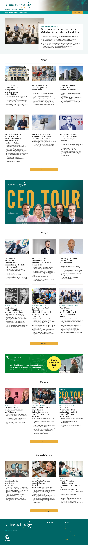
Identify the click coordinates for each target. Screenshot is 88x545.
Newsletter (7, 9)
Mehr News (44, 169)
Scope (12, 531)
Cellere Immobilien (63, 83)
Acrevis (6, 83)
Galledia (15, 530)
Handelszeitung (63, 131)
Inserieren (20, 9)
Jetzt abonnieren (77, 12)
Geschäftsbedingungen (70, 535)
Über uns (14, 9)
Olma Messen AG (36, 405)
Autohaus (61, 478)
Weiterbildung (23, 12)
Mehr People (44, 343)
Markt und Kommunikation (10, 131)
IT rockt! (7, 478)
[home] (44, 4)
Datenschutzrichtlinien (70, 537)
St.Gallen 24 (7, 305)
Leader (33, 83)
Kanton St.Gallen (36, 478)
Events (16, 12)
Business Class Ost (63, 405)
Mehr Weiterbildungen (44, 511)
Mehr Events (44, 442)
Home (66, 539)
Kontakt (67, 529)
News (6, 12)
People (11, 12)
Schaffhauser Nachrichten (11, 256)
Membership (68, 531)
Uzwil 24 (61, 256)
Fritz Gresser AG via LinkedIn (66, 305)
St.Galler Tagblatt (36, 131)
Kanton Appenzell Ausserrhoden (39, 256)
